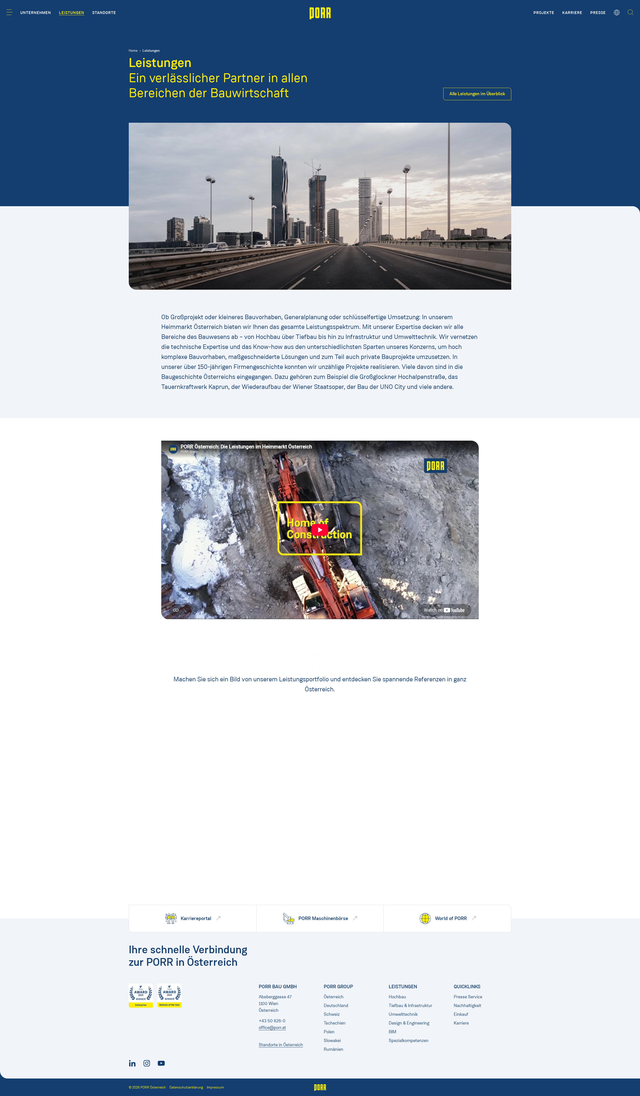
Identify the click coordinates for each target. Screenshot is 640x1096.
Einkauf (461, 1014)
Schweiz (332, 1014)
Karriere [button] (572, 12)
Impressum (215, 1087)
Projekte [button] (544, 12)
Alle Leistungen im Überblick (477, 93)
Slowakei (332, 1040)
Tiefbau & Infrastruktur (410, 1005)
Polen (329, 1032)
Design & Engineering (409, 1023)
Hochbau (397, 997)
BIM (392, 1032)
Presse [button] (598, 12)
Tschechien (335, 1023)
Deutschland (336, 1005)
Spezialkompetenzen (408, 1040)
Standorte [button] (104, 12)
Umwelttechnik (403, 1014)
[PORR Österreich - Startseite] (320, 13)
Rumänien (333, 1049)
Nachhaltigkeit (467, 1005)
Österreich (334, 997)
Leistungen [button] (71, 12)
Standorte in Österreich (281, 1045)
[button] (9, 12)
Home (133, 50)
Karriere (461, 1023)
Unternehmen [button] (35, 12)
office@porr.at (272, 1027)
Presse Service (468, 997)
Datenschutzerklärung (186, 1087)
